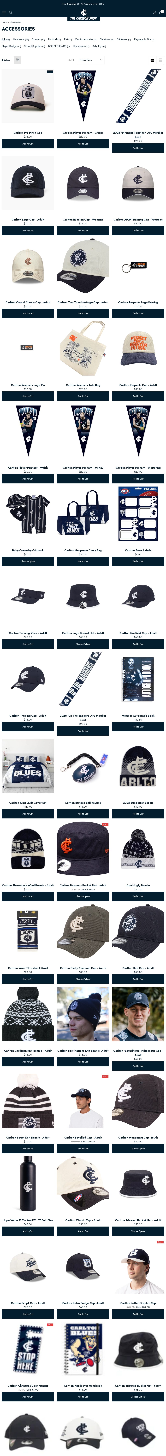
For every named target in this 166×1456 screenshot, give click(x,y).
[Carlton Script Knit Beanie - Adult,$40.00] (28, 1101)
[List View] (160, 60)
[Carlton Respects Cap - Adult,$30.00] (138, 348)
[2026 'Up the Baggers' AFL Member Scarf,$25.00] (83, 679)
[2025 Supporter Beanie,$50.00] (138, 766)
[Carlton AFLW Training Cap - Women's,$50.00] (138, 183)
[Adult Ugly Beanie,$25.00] (138, 849)
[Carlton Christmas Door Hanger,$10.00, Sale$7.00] (28, 1349)
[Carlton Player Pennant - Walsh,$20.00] (28, 431)
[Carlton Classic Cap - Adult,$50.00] (83, 1183)
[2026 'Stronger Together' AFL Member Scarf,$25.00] (138, 96)
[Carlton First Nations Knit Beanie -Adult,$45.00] (83, 1014)
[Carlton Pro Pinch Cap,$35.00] (28, 96)
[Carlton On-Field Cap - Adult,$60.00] (138, 596)
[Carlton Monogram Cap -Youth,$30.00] (138, 1101)
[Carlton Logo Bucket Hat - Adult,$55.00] (83, 596)
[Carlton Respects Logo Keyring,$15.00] (138, 265)
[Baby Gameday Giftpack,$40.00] (28, 514)
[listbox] (91, 60)
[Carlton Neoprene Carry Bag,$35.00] (83, 514)
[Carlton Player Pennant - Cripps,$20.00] (83, 96)
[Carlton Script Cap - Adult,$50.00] (28, 1266)
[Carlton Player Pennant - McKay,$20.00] (83, 431)
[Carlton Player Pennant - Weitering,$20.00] (138, 431)
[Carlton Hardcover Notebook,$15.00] (83, 1349)
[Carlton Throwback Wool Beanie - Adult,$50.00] (28, 849)
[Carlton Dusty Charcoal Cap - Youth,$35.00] (83, 931)
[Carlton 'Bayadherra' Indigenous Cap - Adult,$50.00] (138, 1014)
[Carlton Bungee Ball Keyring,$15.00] (83, 766)
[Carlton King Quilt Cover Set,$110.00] (28, 766)
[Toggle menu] (4, 12)
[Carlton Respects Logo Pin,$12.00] (28, 348)
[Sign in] (154, 12)
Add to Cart (28, 143)
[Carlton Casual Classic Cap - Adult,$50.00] (28, 265)
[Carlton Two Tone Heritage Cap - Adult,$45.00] (83, 265)
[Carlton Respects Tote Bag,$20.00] (83, 348)
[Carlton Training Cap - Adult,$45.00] (28, 679)
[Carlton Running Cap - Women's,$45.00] (83, 183)
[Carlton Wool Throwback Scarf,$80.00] (28, 931)
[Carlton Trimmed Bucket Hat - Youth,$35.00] (138, 1349)
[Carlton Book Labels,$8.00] (138, 514)
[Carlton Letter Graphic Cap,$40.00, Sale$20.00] (138, 1266)
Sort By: (72, 60)
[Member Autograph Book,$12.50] (138, 679)
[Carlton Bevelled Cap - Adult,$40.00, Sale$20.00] (83, 1101)
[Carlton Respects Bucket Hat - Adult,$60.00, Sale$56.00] (83, 849)
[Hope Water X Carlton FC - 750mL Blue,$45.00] (28, 1183)
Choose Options (28, 561)
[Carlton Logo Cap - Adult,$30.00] (28, 183)
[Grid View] (152, 60)
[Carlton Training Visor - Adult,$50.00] (28, 596)
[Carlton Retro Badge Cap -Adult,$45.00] (83, 1266)
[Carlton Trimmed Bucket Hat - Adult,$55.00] (138, 1183)
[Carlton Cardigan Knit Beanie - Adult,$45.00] (28, 1014)
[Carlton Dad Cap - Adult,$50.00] (138, 931)
